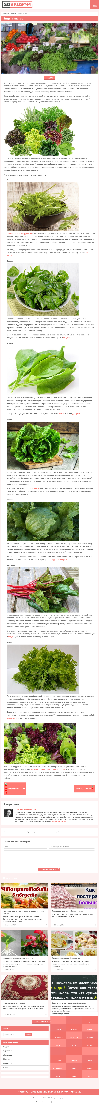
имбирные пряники (59, 821)
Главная (6, 14)
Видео (6, 1047)
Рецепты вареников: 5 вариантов (66, 958)
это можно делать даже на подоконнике (48, 769)
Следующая (83, 789)
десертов (76, 414)
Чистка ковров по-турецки (14, 1003)
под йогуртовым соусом (57, 559)
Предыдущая (16, 789)
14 (46, 1014)
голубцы (11, 637)
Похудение (7, 1059)
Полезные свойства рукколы (19, 233)
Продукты (49, 78)
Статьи (13, 14)
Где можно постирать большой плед (67, 911)
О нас (37, 1102)
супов (61, 414)
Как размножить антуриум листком (18, 958)
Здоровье (7, 1051)
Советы (6, 1068)
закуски (66, 338)
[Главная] (17, 4)
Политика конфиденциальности (52, 1102)
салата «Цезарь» (33, 488)
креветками (12, 718)
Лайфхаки (7, 1055)
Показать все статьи (43, 1021)
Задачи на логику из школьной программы (70, 1003)
